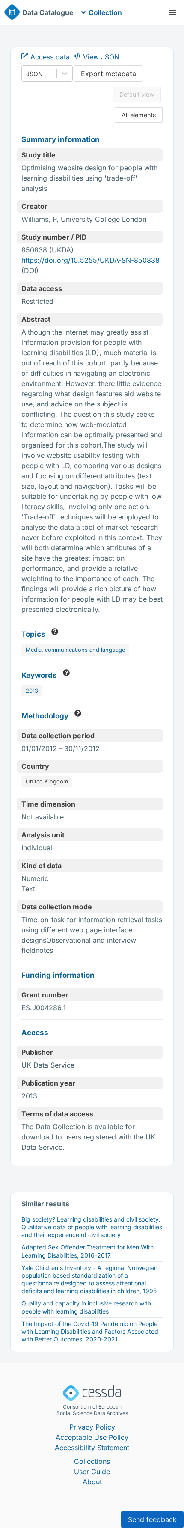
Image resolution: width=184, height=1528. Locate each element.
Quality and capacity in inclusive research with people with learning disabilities (86, 1307)
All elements (139, 115)
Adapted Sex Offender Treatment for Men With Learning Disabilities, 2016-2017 (87, 1250)
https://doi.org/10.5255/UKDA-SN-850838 (90, 260)
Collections (92, 1461)
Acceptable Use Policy (92, 1437)
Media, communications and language (75, 650)
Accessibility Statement (92, 1447)
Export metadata (108, 73)
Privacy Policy (92, 1427)
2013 (32, 691)
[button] (173, 12)
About (92, 1482)
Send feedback (152, 1519)
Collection (105, 12)
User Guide (92, 1471)
